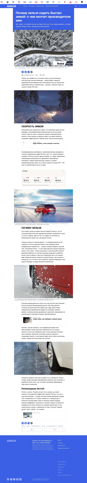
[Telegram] (17, 479)
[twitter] (28, 72)
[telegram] (23, 72)
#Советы (60, 426)
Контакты (60, 472)
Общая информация (62, 461)
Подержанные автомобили (51, 6)
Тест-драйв (31, 6)
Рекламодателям (61, 464)
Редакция (60, 469)
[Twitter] (11, 479)
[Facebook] (8, 479)
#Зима (28, 426)
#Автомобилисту (36, 426)
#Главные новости (52, 426)
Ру (79, 6)
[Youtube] (14, 479)
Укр (76, 6)
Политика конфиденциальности (64, 475)
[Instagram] (20, 479)
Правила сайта (61, 467)
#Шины (23, 426)
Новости (25, 6)
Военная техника (40, 6)
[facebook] (25, 72)
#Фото (43, 426)
